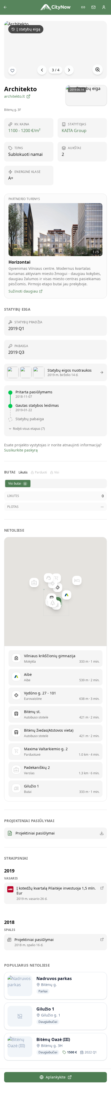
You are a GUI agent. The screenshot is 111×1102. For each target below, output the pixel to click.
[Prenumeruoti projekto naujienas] (12, 70)
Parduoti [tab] (41, 472)
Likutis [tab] (23, 472)
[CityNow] (55, 7)
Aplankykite (56, 1077)
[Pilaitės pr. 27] (77, 580)
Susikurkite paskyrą (21, 450)
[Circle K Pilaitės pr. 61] (48, 578)
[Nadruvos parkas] (52, 602)
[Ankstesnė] (42, 70)
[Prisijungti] (104, 7)
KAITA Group (74, 130)
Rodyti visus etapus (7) (29, 429)
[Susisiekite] (93, 7)
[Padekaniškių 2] (34, 582)
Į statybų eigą (28, 29)
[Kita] (69, 70)
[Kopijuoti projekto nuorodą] (83, 7)
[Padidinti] (97, 69)
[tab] (17, 483)
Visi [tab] (56, 472)
